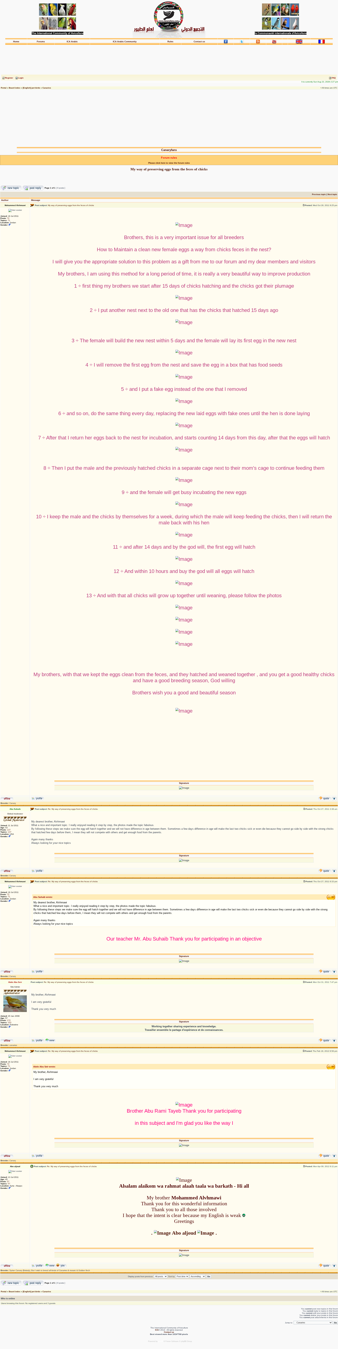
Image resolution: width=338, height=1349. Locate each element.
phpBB (161, 1341)
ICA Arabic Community (125, 41)
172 (9, 1020)
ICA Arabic (72, 41)
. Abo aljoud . (184, 1233)
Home (16, 41)
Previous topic (319, 194)
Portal (3, 88)
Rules (170, 41)
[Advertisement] (169, 54)
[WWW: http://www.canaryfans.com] (50, 1042)
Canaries (46, 88)
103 (9, 1022)
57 (8, 1181)
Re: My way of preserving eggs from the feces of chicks (73, 809)
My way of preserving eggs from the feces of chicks (169, 169)
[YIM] (61, 1267)
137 (9, 830)
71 (9, 220)
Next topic (332, 194)
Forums (41, 41)
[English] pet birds (31, 88)
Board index (14, 88)
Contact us (199, 41)
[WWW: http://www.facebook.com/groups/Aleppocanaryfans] (50, 1267)
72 (8, 218)
